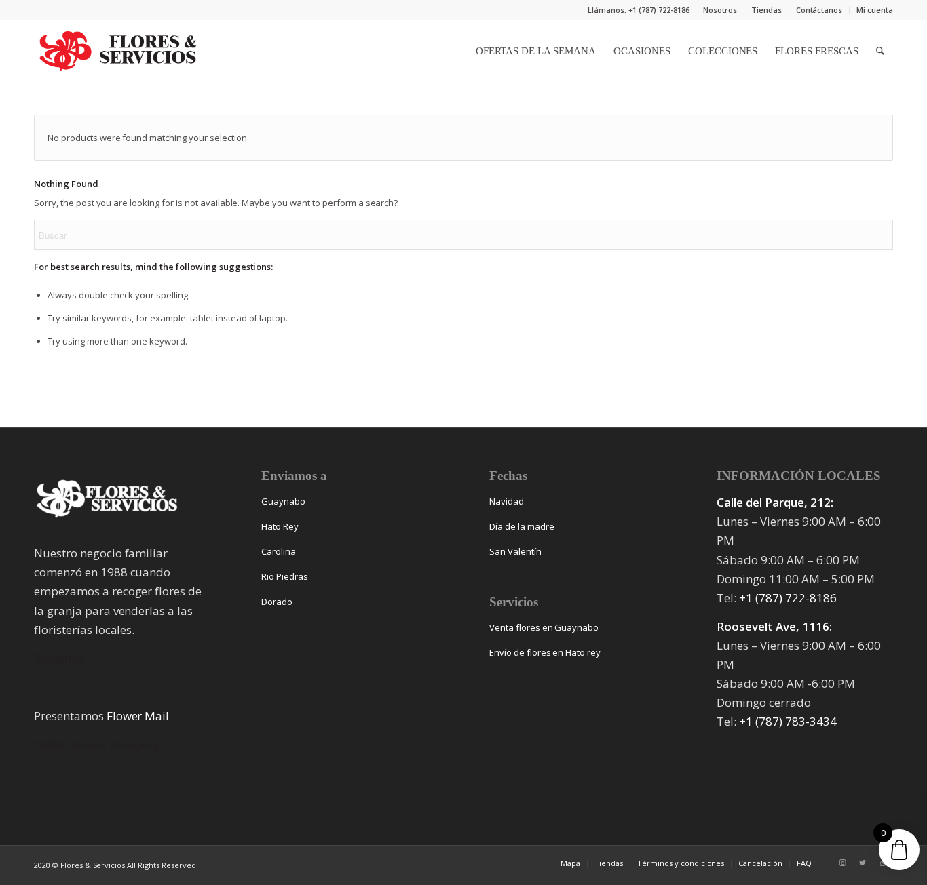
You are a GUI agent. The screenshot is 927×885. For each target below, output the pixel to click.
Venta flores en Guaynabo (544, 627)
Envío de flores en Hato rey (545, 652)
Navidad (506, 501)
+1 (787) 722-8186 (788, 598)
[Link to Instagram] (842, 862)
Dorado (276, 601)
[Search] (880, 50)
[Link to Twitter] (862, 862)
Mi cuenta (874, 10)
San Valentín (515, 551)
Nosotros (720, 10)
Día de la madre (521, 526)
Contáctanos (819, 10)
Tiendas (766, 10)
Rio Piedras (284, 576)
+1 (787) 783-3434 (788, 721)
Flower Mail (138, 716)
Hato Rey (280, 526)
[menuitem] (720, 10)
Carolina (278, 551)
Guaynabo (283, 501)
